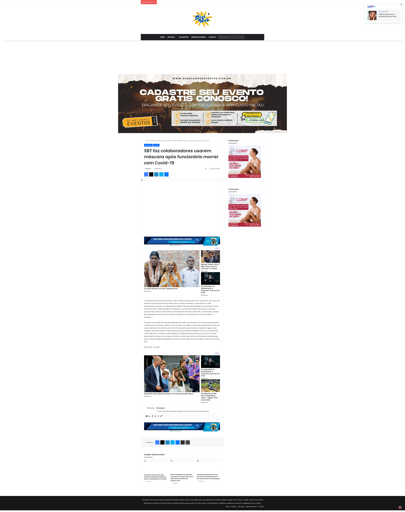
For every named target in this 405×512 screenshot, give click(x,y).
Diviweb (147, 168)
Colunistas (183, 37)
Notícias (171, 37)
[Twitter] (158, 416)
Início (147, 140)
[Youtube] (147, 416)
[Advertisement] (202, 57)
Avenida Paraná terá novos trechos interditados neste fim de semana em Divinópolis (208, 477)
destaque (153, 140)
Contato (212, 37)
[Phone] (161, 416)
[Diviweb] (202, 19)
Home (162, 37)
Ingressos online (198, 37)
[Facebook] (152, 416)
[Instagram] (155, 416)
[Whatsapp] (150, 416)
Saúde (156, 145)
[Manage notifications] (400, 507)
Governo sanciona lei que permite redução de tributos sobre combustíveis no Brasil (155, 477)
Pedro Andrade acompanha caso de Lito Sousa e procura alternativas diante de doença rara (181, 478)
